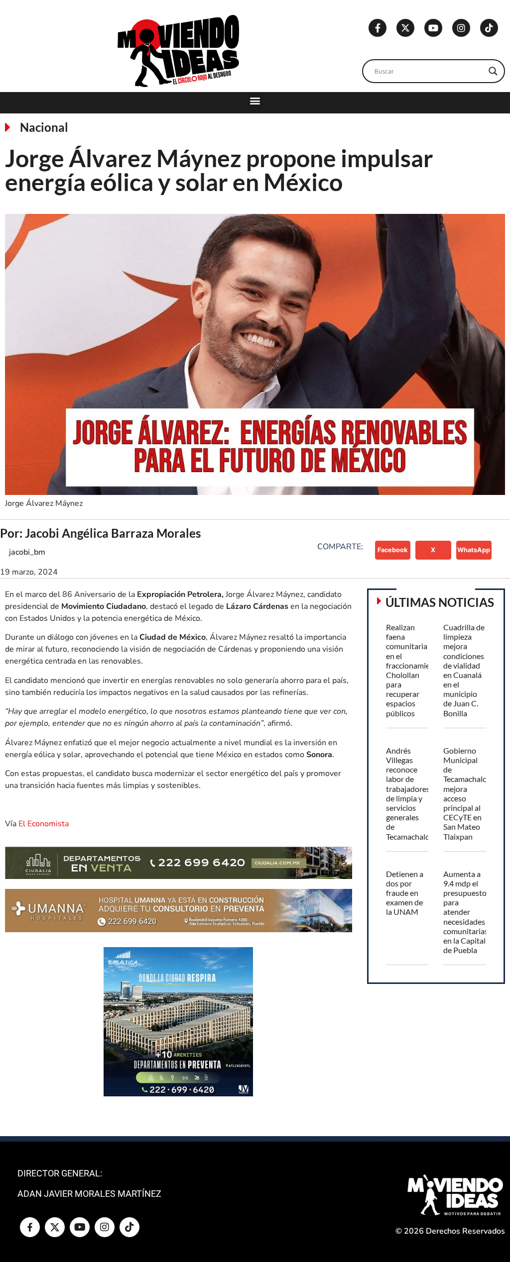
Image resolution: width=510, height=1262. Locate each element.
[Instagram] (461, 28)
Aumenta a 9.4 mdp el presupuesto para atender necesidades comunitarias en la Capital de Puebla (465, 912)
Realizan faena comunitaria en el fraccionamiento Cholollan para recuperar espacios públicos (414, 670)
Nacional (44, 127)
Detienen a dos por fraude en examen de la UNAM (404, 893)
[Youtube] (433, 28)
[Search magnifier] (493, 71)
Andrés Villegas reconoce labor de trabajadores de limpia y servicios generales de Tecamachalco (409, 793)
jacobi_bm (27, 552)
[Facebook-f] (377, 28)
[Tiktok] (489, 28)
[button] (255, 100)
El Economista (43, 823)
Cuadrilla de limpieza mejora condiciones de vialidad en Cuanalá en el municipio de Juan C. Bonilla (464, 670)
